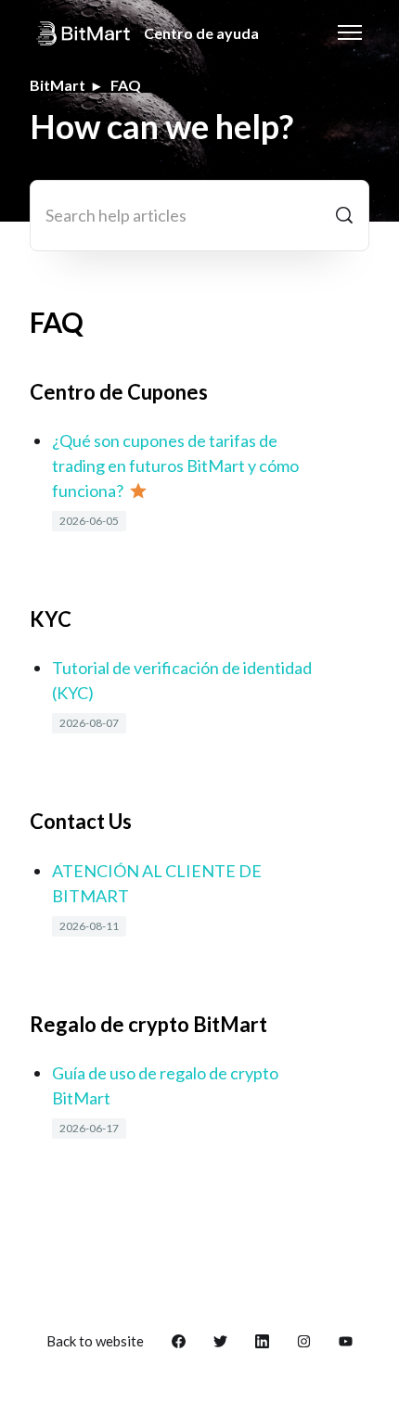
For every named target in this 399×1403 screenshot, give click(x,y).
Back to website (95, 1341)
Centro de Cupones (119, 391)
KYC (50, 618)
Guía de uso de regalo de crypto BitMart (165, 1085)
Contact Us (81, 821)
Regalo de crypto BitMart (148, 1024)
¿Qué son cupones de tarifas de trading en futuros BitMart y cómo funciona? (175, 465)
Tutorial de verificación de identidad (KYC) (182, 680)
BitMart (57, 85)
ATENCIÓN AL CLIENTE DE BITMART (157, 883)
